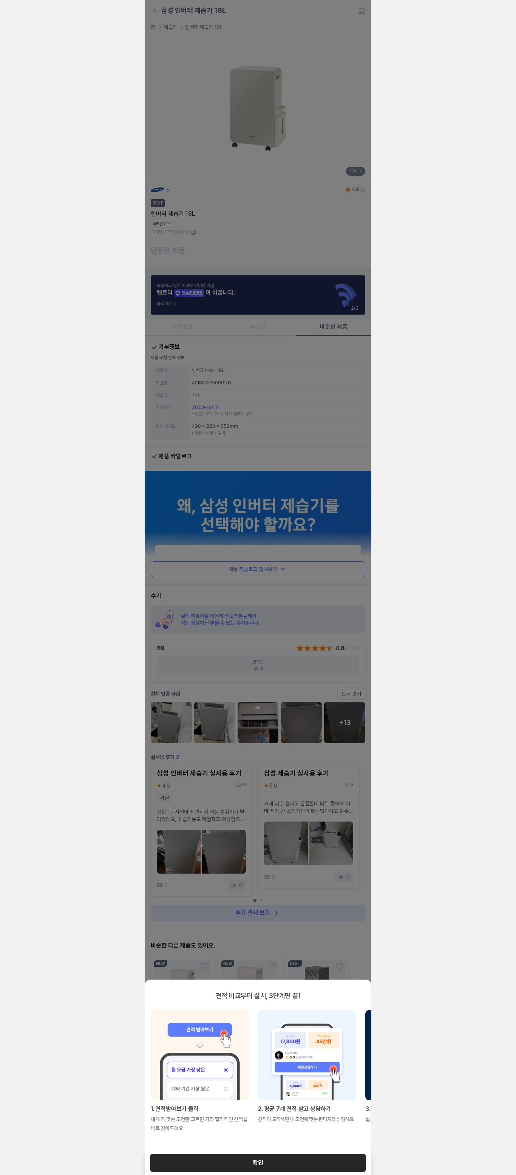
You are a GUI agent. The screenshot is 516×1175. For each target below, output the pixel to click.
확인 (258, 1162)
